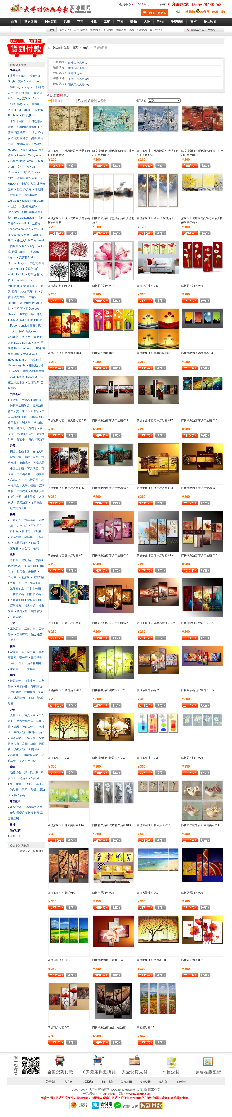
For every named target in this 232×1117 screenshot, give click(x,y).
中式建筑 (22, 491)
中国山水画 (17, 468)
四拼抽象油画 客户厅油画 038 (110, 420)
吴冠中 (21, 439)
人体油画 (141, 30)
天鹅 (24, 789)
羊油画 (40, 783)
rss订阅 (163, 1081)
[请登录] (190, 11)
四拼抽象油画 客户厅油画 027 (66, 622)
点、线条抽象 (32, 583)
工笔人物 (29, 628)
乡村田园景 (31, 457)
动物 (12, 766)
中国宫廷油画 (36, 732)
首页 (75, 47)
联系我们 (88, 1081)
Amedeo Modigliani (29, 155)
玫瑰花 (37, 531)
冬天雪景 (36, 502)
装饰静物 (15, 680)
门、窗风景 (28, 669)
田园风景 (36, 657)
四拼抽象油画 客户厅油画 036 (199, 420)
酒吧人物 (19, 749)
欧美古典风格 (77, 62)
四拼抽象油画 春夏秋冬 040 (198, 353)
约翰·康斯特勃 (29, 291)
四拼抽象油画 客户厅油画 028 (199, 555)
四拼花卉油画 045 (192, 285)
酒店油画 (108, 30)
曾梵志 (26, 399)
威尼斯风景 (38, 491)
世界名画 (15, 70)
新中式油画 (81, 30)
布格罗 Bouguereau (22, 161)
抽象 (86, 47)
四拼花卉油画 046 (148, 285)
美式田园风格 (78, 79)
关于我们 (51, 1081)
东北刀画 (15, 479)
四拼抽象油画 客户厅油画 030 (110, 555)
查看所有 (38, 850)
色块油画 (15, 583)
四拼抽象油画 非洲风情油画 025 (156, 622)
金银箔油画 (34, 600)
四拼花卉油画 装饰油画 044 (64, 353)
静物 (12, 675)
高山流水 (24, 462)
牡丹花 (26, 531)
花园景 (14, 652)
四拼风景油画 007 (148, 892)
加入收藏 (71, 166)
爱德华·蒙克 (24, 189)
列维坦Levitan (30, 115)
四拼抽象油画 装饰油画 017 (109, 757)
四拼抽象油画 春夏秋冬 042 (153, 353)
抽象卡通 (29, 605)
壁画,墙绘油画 (33, 807)
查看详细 (79, 166)
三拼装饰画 (17, 594)
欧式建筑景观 (18, 508)
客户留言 (143, 4)
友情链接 (145, 1081)
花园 (12, 646)
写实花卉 (36, 525)
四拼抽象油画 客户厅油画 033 (155, 488)
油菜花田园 (34, 663)
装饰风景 (22, 611)
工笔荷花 (22, 634)
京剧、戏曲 (29, 743)
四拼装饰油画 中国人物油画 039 (67, 420)
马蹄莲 (28, 537)
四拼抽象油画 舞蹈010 (61, 892)
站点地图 (126, 1081)
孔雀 (33, 789)
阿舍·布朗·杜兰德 (33, 371)
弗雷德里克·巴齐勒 (30, 314)
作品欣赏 (15, 830)
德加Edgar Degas (21, 87)
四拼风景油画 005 (59, 960)
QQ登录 (204, 11)
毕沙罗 (26, 337)
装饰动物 (36, 611)
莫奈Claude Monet (29, 81)
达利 (13, 331)
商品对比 (84, 165)
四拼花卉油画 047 (103, 285)
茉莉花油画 (21, 542)
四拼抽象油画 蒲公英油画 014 (66, 825)
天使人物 (33, 749)
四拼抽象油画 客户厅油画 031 (66, 555)
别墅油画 (121, 30)
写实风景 (32, 468)
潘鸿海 (32, 428)
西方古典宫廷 (25, 721)
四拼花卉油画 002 (192, 960)
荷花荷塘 (15, 537)
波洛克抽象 (17, 588)
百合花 (26, 548)
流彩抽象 (15, 605)
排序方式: (141, 100)
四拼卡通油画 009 (103, 892)
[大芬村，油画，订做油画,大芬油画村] (51, 14)
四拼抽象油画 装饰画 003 (152, 960)
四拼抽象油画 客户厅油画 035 (66, 488)
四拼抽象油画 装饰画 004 (107, 960)
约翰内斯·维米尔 (27, 127)
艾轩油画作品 (25, 434)
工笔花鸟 (15, 628)
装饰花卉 (15, 520)
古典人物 (29, 715)
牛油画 (28, 783)
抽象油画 (95, 30)
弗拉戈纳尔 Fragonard (30, 240)
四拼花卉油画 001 (59, 1027)
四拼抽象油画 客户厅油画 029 (155, 555)
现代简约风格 (78, 84)
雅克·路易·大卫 (19, 104)
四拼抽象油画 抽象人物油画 (109, 1027)
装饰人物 (15, 617)
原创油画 (15, 835)
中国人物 (19, 732)
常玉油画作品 (30, 411)
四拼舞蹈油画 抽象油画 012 (153, 825)
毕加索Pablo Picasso (30, 98)
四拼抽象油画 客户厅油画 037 (155, 420)
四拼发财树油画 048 (60, 285)
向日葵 (14, 531)
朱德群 (32, 571)
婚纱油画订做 (27, 760)
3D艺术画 (16, 807)
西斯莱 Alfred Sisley (22, 246)
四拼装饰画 (34, 594)
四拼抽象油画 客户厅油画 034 (110, 488)
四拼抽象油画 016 (148, 757)
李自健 (37, 399)
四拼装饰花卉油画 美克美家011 (200, 825)
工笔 (12, 623)
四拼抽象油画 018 (59, 757)
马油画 (23, 778)
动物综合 (15, 772)
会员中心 (125, 4)
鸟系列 (35, 778)
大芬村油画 (156, 30)
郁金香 (35, 542)
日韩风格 (75, 73)
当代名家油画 (36, 439)
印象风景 (39, 462)
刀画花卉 (22, 525)
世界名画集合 (18, 75)
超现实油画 (65, 30)
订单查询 (181, 1081)
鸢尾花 (14, 548)
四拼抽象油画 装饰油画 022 (64, 690)
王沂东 (14, 399)
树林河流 (15, 457)
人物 (12, 709)
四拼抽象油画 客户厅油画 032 (199, 488)
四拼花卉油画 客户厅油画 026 (110, 622)
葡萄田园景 (17, 663)
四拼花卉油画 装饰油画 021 (109, 690)
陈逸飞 (21, 428)
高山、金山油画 (19, 451)
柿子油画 (29, 680)
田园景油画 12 (145, 1027)
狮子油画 (19, 795)
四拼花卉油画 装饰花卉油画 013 (111, 825)
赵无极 (21, 571)
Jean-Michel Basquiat (23, 376)
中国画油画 (23, 474)
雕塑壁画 (15, 801)
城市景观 (29, 496)
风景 (12, 445)
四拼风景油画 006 (192, 892)
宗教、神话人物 (23, 726)
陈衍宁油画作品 (19, 405)
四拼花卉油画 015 (192, 757)
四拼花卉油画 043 (103, 353)
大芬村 (161, 4)
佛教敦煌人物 (30, 755)
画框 (12, 824)
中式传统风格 (77, 68)
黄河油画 (22, 502)
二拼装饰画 (34, 588)
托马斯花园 (31, 479)
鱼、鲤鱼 (15, 783)
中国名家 (15, 394)
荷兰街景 (15, 496)
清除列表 (25, 850)
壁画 (131, 30)
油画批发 (107, 1081)
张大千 (26, 422)
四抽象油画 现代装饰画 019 (198, 690)
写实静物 (22, 686)
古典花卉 (29, 520)
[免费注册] (218, 11)
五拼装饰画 (17, 600)
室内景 (14, 669)
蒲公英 (23, 657)
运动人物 (15, 738)
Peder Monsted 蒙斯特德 (25, 325)
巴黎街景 (39, 474)
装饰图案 (38, 577)
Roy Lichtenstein (24, 217)
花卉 (12, 514)
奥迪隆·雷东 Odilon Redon (26, 320)
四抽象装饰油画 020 (149, 690)
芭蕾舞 (14, 755)
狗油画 (14, 789)
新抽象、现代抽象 (21, 560)
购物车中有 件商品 (203, 30)
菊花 (36, 548)
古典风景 (38, 451)
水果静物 (19, 697)
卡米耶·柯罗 (17, 121)
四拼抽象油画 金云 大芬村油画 (155, 218)
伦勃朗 (39, 189)
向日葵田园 (28, 652)
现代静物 (15, 692)
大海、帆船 (29, 485)
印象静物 (36, 686)
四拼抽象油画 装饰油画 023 (198, 622)
